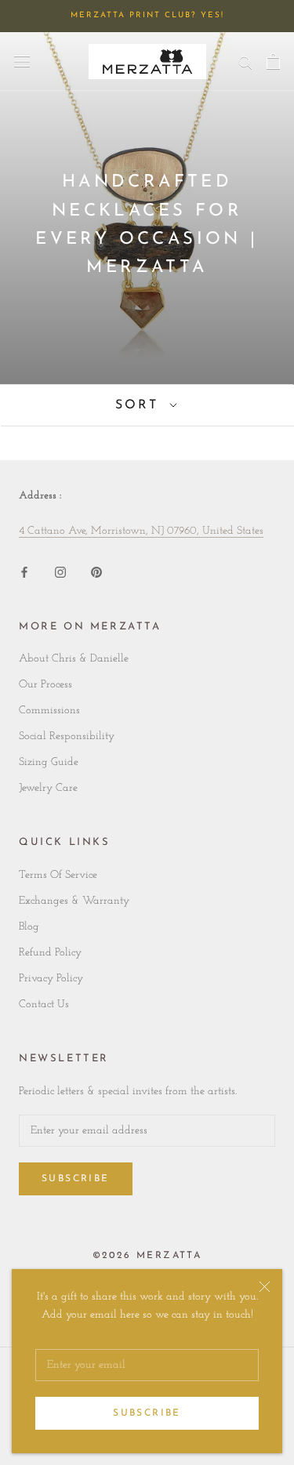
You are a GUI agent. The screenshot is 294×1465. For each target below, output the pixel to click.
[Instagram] (60, 572)
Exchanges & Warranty (74, 901)
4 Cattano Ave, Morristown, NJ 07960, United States (141, 531)
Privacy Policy (51, 979)
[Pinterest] (96, 572)
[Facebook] (24, 572)
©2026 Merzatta (147, 1255)
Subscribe (147, 1413)
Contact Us (44, 1004)
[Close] (264, 1287)
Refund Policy (50, 953)
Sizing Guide (48, 762)
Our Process (45, 685)
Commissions (49, 710)
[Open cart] (273, 61)
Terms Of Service (58, 875)
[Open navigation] (22, 61)
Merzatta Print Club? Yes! (147, 15)
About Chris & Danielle (74, 659)
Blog (29, 927)
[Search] (245, 61)
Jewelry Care (48, 788)
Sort (140, 405)
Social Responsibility (66, 736)
